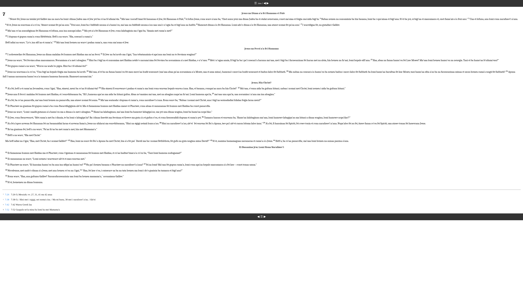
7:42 (7, 204)
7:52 (7, 209)
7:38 (7, 199)
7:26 (7, 194)
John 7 (261, 3)
